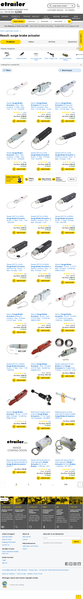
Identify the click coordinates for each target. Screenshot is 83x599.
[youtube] (79, 564)
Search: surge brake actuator (9, 31)
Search (25, 549)
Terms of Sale (21, 574)
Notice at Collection (8, 574)
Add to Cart (21, 121)
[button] (77, 48)
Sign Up (4, 563)
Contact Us (5, 545)
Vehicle (35, 16)
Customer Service (55, 10)
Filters (8, 70)
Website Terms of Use (35, 574)
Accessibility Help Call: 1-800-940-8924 (14, 570)
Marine (56, 16)
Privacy (44, 543)
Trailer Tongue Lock (50, 58)
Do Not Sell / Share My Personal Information (54, 570)
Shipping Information (9, 542)
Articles (52, 41)
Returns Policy (6, 539)
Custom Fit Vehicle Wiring (65, 59)
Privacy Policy (33, 570)
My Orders (70, 10)
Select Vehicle (18, 21)
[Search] (50, 5)
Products (10, 41)
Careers (25, 539)
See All (72, 179)
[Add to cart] (14, 121)
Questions (72, 41)
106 (65, 484)
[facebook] (66, 564)
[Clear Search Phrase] (72, 6)
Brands (64, 16)
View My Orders (7, 537)
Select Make (44, 21)
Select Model (58, 21)
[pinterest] (71, 564)
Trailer (26, 16)
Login (4, 560)
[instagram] (75, 564)
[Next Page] (80, 484)
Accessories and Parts (36, 59)
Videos (31, 41)
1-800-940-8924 (9, 12)
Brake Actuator (22, 58)
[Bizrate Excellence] (5, 585)
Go (69, 21)
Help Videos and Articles (30, 546)
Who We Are (27, 537)
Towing (4, 16)
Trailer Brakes (7, 58)
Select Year (31, 21)
